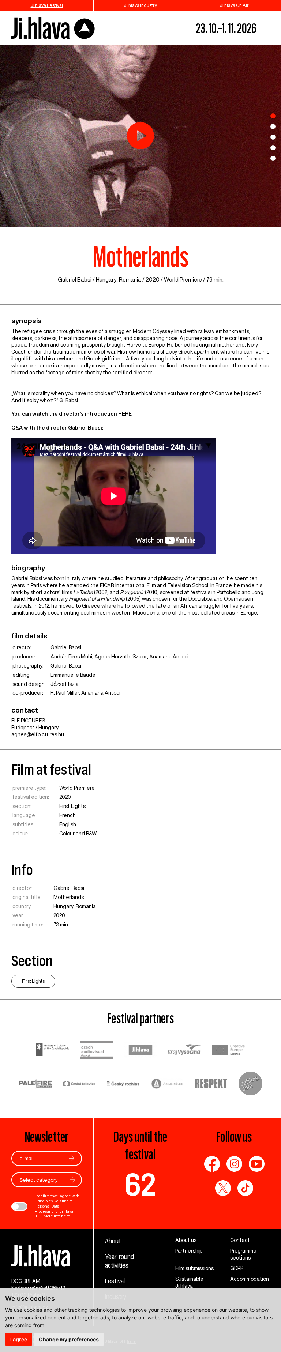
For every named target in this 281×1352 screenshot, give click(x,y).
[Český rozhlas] (123, 1084)
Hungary (106, 279)
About (113, 1241)
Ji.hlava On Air (234, 5)
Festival (115, 1280)
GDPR (237, 1268)
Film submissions (194, 1268)
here (65, 1216)
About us (185, 1240)
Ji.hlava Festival (47, 5)
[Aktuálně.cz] (167, 1084)
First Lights (72, 806)
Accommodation (249, 1278)
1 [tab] (273, 115)
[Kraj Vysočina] (184, 1050)
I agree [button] (18, 1339)
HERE (125, 413)
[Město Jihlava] (140, 1051)
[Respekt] (211, 1084)
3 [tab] (273, 137)
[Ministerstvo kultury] (52, 1050)
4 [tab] (273, 147)
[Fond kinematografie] (96, 1051)
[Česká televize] (79, 1084)
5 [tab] (273, 158)
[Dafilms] (250, 1084)
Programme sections (243, 1254)
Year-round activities (119, 1261)
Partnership (188, 1250)
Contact (240, 1240)
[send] (71, 1158)
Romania (130, 279)
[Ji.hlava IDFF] (53, 28)
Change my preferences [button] (69, 1339)
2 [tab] (273, 126)
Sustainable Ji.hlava (189, 1282)
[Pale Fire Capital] (35, 1084)
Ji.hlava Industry (140, 5)
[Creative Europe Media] (228, 1050)
